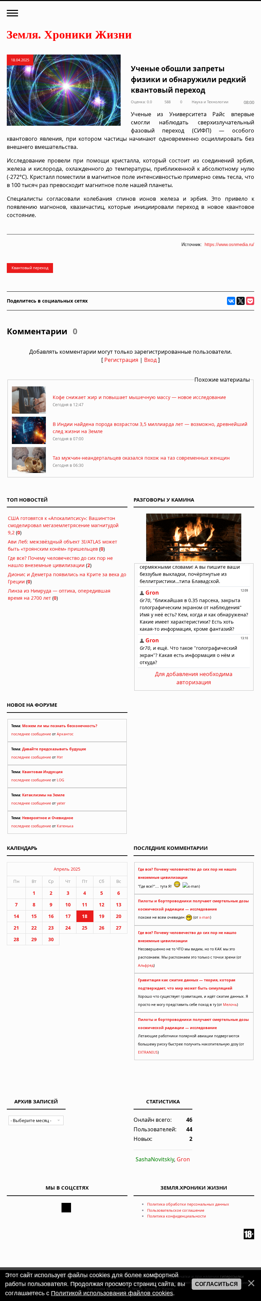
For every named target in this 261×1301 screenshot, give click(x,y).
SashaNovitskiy (155, 1159)
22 (34, 927)
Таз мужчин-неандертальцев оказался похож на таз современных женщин (141, 458)
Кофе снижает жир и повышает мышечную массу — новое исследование (139, 397)
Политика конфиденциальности (176, 1216)
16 (51, 916)
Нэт (60, 757)
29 (34, 939)
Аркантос (65, 734)
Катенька (65, 826)
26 (101, 927)
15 (34, 916)
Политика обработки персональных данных (188, 1204)
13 (118, 904)
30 (51, 939)
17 (68, 916)
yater (61, 803)
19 (101, 916)
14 (16, 916)
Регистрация (121, 360)
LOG (60, 780)
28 (16, 939)
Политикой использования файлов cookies (112, 1293)
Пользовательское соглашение (175, 1210)
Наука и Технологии (210, 101)
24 (68, 927)
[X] (241, 301)
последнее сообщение (31, 734)
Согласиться (216, 1284)
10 (68, 904)
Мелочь (230, 1004)
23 (51, 927)
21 (16, 927)
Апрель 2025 (67, 869)
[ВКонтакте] (231, 301)
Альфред (146, 965)
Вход (150, 360)
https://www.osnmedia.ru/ (229, 244)
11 (84, 904)
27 (118, 927)
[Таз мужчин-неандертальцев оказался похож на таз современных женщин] (29, 472)
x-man (204, 917)
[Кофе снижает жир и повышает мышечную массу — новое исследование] (29, 412)
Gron (183, 1159)
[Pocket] (250, 301)
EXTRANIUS (148, 1052)
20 (118, 916)
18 (84, 916)
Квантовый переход (30, 267)
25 (84, 927)
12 (101, 904)
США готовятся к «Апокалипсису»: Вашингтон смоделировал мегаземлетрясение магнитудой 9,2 (63, 525)
